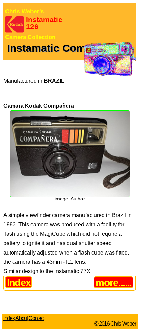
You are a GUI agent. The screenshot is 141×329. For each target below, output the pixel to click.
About (21, 318)
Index (18, 282)
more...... (113, 282)
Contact (36, 318)
